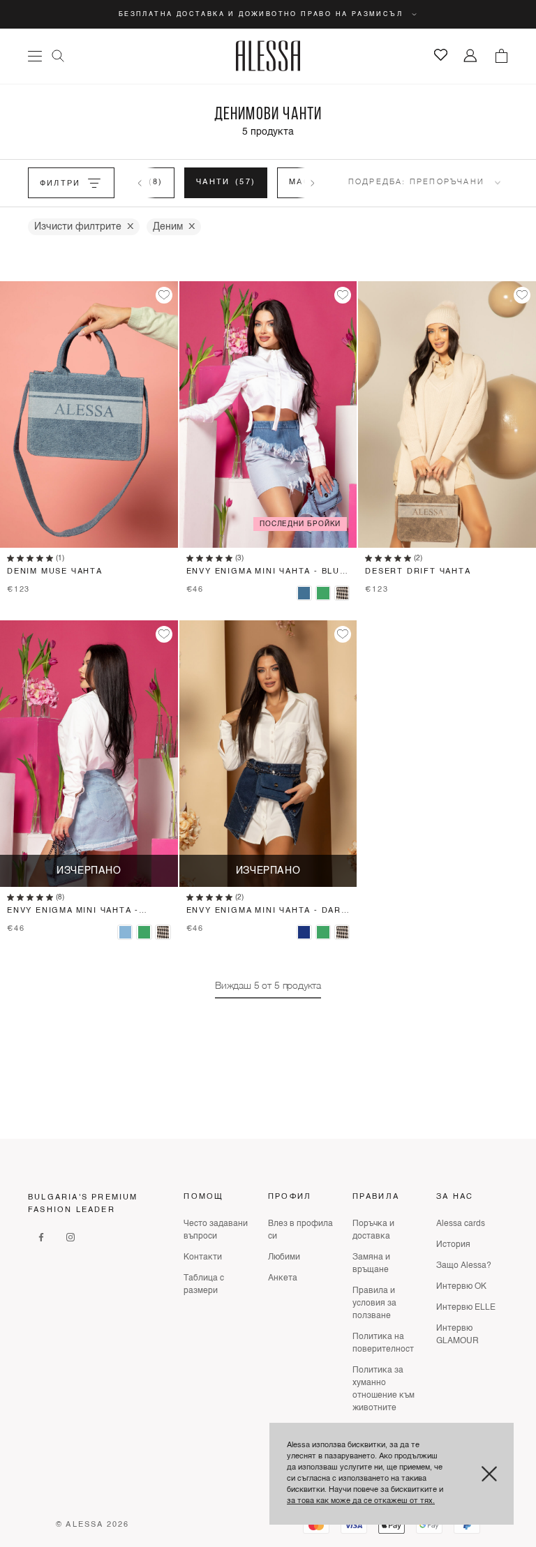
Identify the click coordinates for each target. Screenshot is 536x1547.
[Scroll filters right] (312, 182)
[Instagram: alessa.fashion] (70, 1237)
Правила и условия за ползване (374, 1303)
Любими (284, 1257)
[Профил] (470, 56)
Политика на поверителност (383, 1343)
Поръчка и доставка (373, 1230)
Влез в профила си (300, 1230)
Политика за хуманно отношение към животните (383, 1389)
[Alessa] (268, 56)
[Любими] (440, 54)
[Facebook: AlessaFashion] (41, 1237)
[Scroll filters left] (139, 182)
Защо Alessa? (463, 1266)
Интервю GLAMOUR (457, 1334)
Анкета (282, 1278)
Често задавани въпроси (216, 1230)
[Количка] (501, 56)
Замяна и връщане (371, 1263)
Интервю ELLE (466, 1307)
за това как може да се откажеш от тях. (361, 1501)
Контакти (203, 1257)
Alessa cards (460, 1224)
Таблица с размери (204, 1284)
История (453, 1245)
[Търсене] (58, 56)
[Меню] (35, 56)
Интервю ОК (461, 1287)
